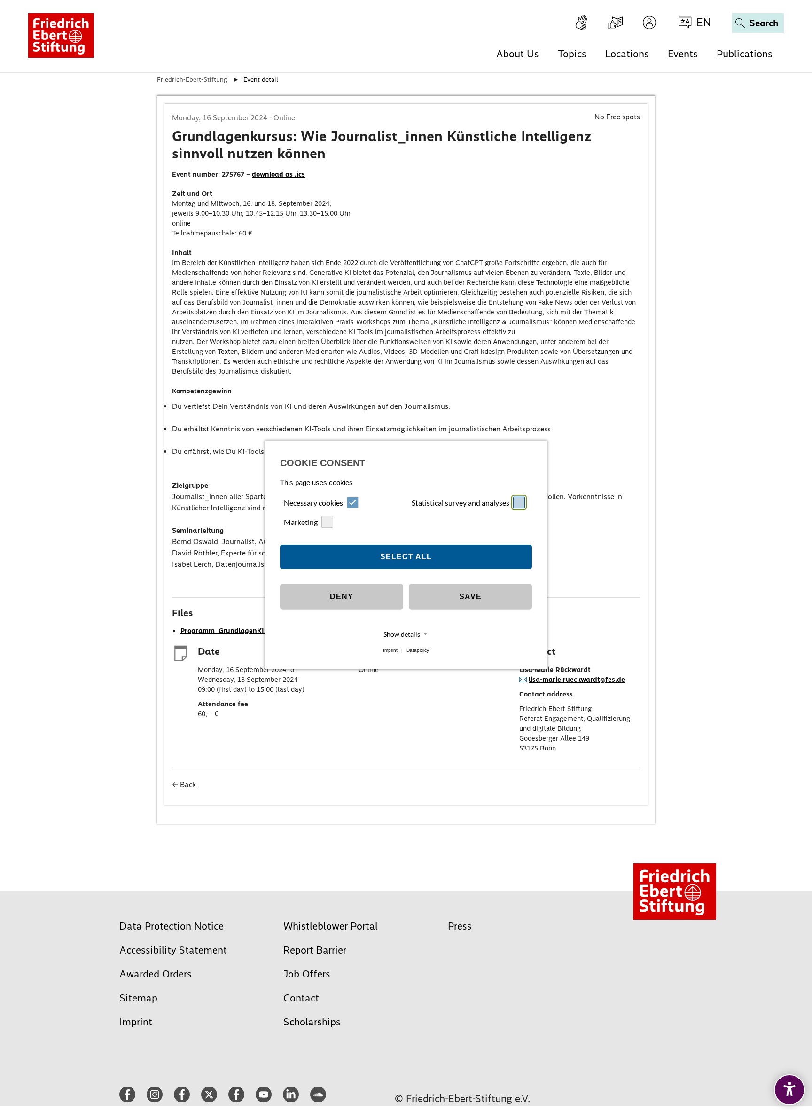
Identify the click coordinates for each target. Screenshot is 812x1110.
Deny (341, 597)
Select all (406, 557)
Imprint (390, 650)
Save (470, 597)
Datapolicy (417, 650)
